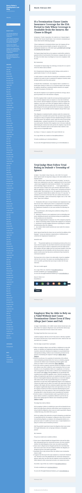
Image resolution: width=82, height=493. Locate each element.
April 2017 (8, 293)
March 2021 (8, 201)
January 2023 (9, 152)
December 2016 (9, 302)
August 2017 (9, 284)
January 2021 (9, 206)
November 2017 (9, 277)
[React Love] (53, 284)
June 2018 (8, 262)
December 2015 (9, 326)
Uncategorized (9, 346)
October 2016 (9, 306)
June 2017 (8, 288)
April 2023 (8, 145)
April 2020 (8, 221)
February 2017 (9, 297)
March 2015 (8, 338)
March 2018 (8, 268)
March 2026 (8, 74)
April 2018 (8, 266)
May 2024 (8, 116)
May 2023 (8, 143)
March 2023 (8, 147)
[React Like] (37, 284)
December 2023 (9, 127)
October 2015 (9, 331)
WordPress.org (9, 362)
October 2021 (9, 185)
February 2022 (9, 177)
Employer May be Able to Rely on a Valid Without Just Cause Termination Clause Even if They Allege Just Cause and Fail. (52, 317)
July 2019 (8, 237)
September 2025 (9, 83)
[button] (38, 290)
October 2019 (9, 230)
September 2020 (9, 212)
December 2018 (9, 248)
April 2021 (8, 199)
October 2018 (9, 253)
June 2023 (8, 141)
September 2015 (9, 333)
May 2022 (8, 170)
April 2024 (8, 118)
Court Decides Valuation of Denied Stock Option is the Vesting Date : (12, 35)
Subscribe (8, 17)
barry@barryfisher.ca (57, 270)
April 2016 (8, 317)
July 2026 (8, 69)
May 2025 (8, 92)
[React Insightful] (59, 284)
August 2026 (9, 67)
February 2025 (9, 98)
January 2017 (9, 300)
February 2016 (9, 322)
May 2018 (8, 264)
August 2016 (9, 311)
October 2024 (9, 105)
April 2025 (8, 94)
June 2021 (8, 194)
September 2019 (9, 232)
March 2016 (8, 320)
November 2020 (9, 208)
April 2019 (8, 241)
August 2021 (9, 190)
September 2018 (9, 255)
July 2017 (8, 286)
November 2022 (9, 156)
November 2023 (9, 130)
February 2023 (9, 150)
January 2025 (9, 100)
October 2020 (9, 210)
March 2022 (8, 174)
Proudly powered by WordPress (41, 490)
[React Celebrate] (42, 284)
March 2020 (8, 223)
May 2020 (8, 219)
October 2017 (9, 279)
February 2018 (9, 270)
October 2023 (9, 132)
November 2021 (9, 183)
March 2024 (8, 121)
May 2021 (8, 197)
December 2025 (9, 78)
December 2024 (9, 103)
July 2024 (8, 112)
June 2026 (8, 71)
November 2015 (9, 329)
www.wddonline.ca (64, 273)
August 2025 (9, 85)
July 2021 (8, 192)
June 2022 (8, 168)
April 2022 (8, 172)
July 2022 (8, 165)
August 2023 (9, 136)
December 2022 (9, 154)
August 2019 (9, 235)
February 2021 (9, 203)
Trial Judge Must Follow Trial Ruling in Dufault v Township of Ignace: (51, 167)
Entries (8, 357)
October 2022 (9, 159)
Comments (9, 359)
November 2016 (9, 304)
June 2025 (8, 89)
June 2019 (8, 239)
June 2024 (8, 114)
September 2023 (9, 134)
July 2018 (8, 259)
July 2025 (8, 87)
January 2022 (9, 179)
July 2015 (8, 335)
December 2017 (9, 275)
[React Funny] (65, 284)
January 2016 (9, 324)
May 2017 (8, 291)
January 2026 (9, 76)
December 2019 (9, 228)
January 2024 (9, 125)
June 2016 (8, 315)
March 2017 (8, 295)
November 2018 (9, 250)
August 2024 (9, 109)
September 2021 (9, 188)
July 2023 (8, 138)
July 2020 (8, 215)
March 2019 (8, 244)
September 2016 (9, 309)
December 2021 (9, 181)
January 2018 (9, 273)
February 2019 (9, 246)
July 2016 (8, 313)
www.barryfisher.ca (53, 271)
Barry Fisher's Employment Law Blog (12, 7)
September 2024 (9, 107)
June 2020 (8, 217)
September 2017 (9, 282)
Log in (7, 355)
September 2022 (9, 161)
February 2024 (9, 123)
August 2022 (9, 163)
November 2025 (9, 80)
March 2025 (8, 96)
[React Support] (48, 284)
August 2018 (9, 257)
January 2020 (9, 226)
